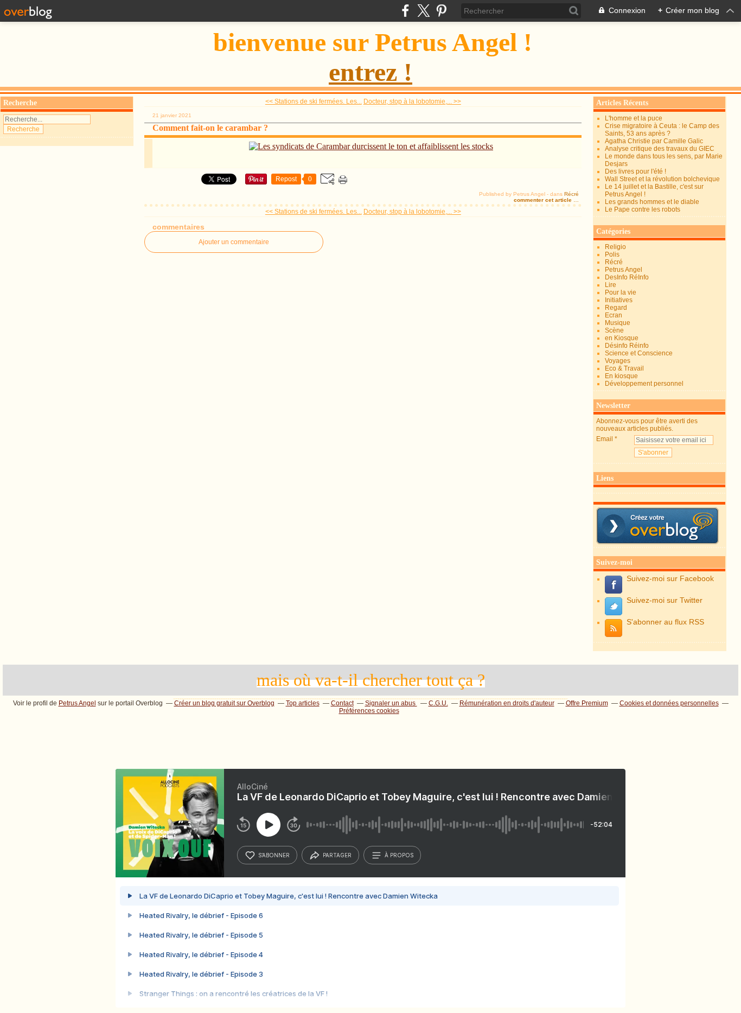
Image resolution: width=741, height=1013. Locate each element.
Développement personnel (644, 383)
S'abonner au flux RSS (665, 621)
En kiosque (621, 376)
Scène (614, 330)
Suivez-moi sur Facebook (670, 578)
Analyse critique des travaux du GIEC (659, 148)
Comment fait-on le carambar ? (210, 127)
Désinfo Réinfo (627, 345)
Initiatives (619, 300)
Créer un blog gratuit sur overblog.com (657, 525)
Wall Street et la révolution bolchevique (662, 179)
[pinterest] (441, 10)
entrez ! (370, 72)
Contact (342, 703)
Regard (616, 307)
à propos (399, 855)
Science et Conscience (639, 353)
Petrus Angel (623, 269)
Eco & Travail (624, 368)
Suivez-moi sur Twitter (664, 600)
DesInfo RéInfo (627, 277)
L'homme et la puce (633, 118)
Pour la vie (620, 292)
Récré (571, 194)
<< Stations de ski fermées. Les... (313, 101)
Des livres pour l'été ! (635, 171)
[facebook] (405, 10)
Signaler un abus (391, 703)
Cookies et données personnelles (669, 703)
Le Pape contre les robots (642, 209)
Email (604, 439)
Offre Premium (587, 703)
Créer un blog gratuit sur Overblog (224, 703)
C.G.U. (438, 703)
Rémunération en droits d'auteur (506, 703)
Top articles (303, 703)
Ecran (613, 315)
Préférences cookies (369, 711)
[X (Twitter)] (423, 10)
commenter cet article (543, 200)
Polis (612, 254)
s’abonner (274, 855)
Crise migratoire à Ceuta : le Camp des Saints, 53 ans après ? (662, 129)
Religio (615, 247)
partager (337, 855)
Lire (610, 285)
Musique (617, 323)
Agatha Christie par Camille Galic (654, 141)
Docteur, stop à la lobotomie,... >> (412, 101)
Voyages (617, 361)
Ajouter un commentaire (234, 242)
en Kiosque (621, 338)
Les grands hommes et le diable (652, 202)
